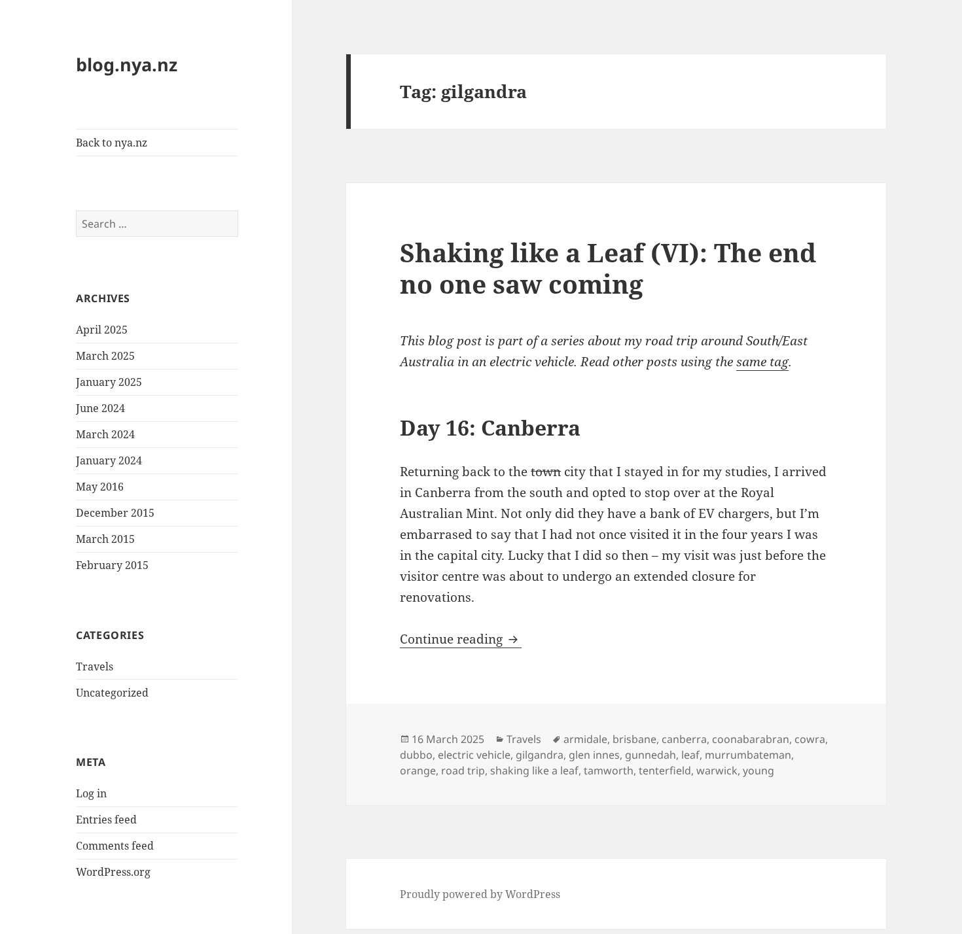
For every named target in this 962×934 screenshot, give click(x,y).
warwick (717, 770)
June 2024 (100, 408)
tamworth (608, 770)
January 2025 (109, 382)
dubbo (416, 755)
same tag (762, 361)
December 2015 (115, 513)
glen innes (594, 755)
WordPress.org (113, 872)
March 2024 (105, 434)
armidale (585, 739)
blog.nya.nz (126, 64)
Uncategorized (112, 692)
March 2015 (105, 539)
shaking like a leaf (534, 770)
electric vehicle (474, 755)
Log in (91, 793)
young (758, 770)
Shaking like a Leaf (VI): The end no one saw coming (608, 268)
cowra (809, 739)
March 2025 (105, 356)
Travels (94, 666)
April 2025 (102, 329)
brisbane (634, 739)
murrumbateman (748, 755)
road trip (463, 770)
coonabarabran (750, 739)
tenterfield (665, 770)
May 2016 (100, 486)
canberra (684, 739)
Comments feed (115, 846)
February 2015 (112, 565)
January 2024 (109, 460)
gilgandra (539, 755)
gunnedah (650, 755)
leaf (690, 755)
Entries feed (106, 819)
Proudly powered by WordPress (480, 894)
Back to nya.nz (111, 142)
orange (418, 770)
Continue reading (461, 639)
